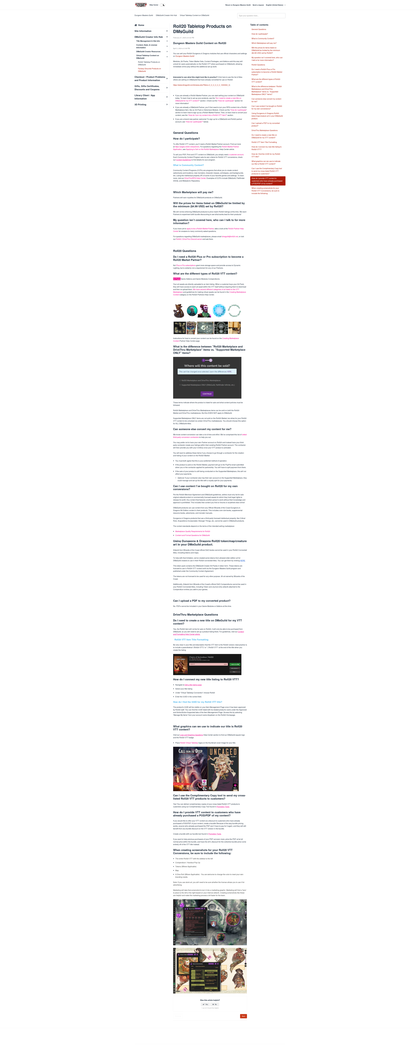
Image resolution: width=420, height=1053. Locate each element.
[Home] (141, 5)
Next (243, 1016)
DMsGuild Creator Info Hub (166, 15)
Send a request (258, 5)
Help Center (154, 5)
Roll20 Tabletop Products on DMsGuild (149, 63)
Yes (206, 1004)
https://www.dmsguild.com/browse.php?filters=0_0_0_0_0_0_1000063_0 (201, 85)
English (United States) (275, 5)
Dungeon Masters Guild (144, 15)
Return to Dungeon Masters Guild (238, 5)
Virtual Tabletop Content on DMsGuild (194, 15)
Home (141, 25)
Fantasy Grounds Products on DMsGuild (149, 69)
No (216, 1004)
